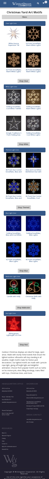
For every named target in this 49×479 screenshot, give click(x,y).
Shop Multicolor (23, 307)
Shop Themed (23, 207)
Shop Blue (23, 271)
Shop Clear (23, 81)
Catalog (4, 438)
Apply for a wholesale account (9, 446)
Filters (24, 17)
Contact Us (4, 444)
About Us (4, 433)
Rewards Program (6, 435)
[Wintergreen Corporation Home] (22, 3)
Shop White (23, 144)
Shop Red (24, 344)
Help (3, 441)
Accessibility (5, 449)
